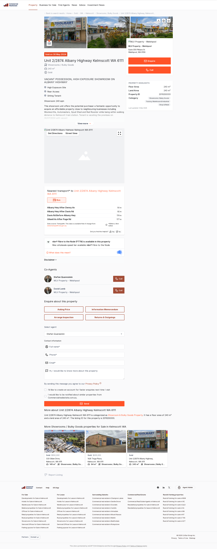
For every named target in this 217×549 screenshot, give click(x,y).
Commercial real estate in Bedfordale (105, 521)
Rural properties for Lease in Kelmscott (71, 518)
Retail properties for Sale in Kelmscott (35, 514)
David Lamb (59, 288)
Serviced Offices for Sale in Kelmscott (35, 524)
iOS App (56, 488)
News (74, 5)
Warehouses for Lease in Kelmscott (70, 505)
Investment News (95, 5)
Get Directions (55, 133)
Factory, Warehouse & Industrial (157, 102)
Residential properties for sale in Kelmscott (143, 505)
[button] (65, 32)
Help (47, 488)
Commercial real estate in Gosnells (104, 505)
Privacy (174, 538)
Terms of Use (183, 538)
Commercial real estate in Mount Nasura (106, 514)
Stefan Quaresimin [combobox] (56, 334)
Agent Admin (188, 487)
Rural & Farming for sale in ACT (174, 521)
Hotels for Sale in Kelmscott (32, 501)
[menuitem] (35, 531)
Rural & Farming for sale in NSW (174, 498)
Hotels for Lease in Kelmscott (67, 501)
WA (81, 13)
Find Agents (64, 5)
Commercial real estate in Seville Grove (106, 501)
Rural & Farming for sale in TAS (174, 518)
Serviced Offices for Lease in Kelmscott (71, 524)
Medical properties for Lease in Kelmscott (72, 508)
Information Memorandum (105, 309)
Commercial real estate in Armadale (105, 511)
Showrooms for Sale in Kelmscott (34, 521)
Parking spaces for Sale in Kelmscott (35, 528)
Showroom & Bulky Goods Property (125, 415)
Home (69, 13)
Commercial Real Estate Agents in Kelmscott (144, 501)
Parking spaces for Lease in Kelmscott (71, 528)
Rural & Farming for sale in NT (173, 514)
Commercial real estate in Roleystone (105, 524)
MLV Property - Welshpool (140, 46)
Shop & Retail (164, 105)
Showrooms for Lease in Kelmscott (70, 521)
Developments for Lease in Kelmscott (70, 498)
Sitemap (192, 538)
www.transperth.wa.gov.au (56, 226)
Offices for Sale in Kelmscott (32, 511)
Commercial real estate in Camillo (104, 508)
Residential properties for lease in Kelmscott (144, 508)
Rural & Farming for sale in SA (173, 508)
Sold (76, 13)
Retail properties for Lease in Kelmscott (71, 514)
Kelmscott (90, 13)
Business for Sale (47, 5)
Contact (39, 488)
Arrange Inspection (63, 317)
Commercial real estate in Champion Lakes (107, 498)
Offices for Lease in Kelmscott (68, 511)
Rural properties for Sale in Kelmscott (35, 518)
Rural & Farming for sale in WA (174, 511)
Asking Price (64, 309)
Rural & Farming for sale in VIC (174, 501)
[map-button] (119, 133)
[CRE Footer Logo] (27, 487)
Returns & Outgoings (105, 317)
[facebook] (158, 487)
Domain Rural (35, 531)
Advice (82, 5)
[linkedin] (163, 487)
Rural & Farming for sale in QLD (174, 505)
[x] (169, 487)
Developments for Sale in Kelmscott (35, 498)
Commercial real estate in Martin (104, 518)
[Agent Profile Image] (48, 290)
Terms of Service (136, 546)
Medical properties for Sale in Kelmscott (36, 508)
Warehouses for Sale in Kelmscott (34, 505)
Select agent (50, 327)
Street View (71, 133)
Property (33, 5)
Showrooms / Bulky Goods (107, 13)
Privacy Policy (92, 383)
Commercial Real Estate (10, 5)
